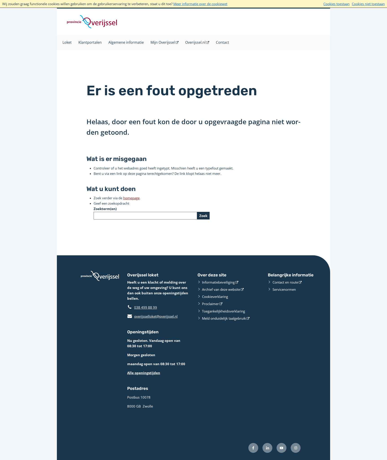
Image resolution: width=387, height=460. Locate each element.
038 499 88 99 (145, 307)
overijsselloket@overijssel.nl (152, 316)
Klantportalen (90, 42)
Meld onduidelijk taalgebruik (224, 318)
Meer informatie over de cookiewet (200, 4)
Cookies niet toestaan (368, 4)
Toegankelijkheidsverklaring (223, 311)
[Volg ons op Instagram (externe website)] (296, 448)
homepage (131, 198)
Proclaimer (210, 304)
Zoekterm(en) (105, 208)
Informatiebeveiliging (218, 282)
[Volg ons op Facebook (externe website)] (253, 448)
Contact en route (285, 282)
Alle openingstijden (143, 373)
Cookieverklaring (215, 296)
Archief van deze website (221, 289)
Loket (67, 42)
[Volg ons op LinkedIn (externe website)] (267, 448)
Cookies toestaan (336, 4)
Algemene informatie (126, 42)
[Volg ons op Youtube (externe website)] (281, 448)
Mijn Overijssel (162, 42)
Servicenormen (284, 289)
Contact (222, 42)
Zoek (203, 215)
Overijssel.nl (195, 42)
